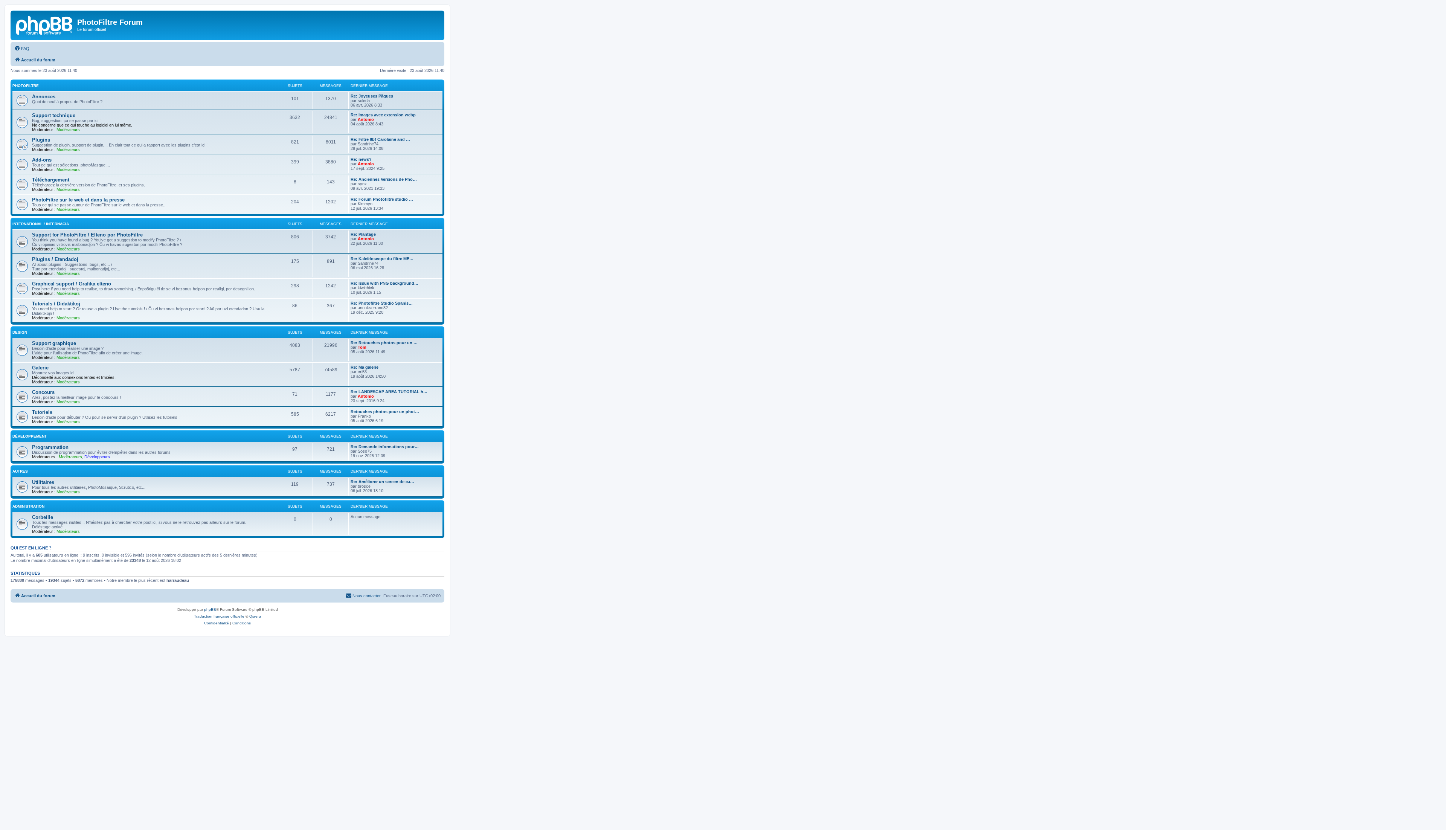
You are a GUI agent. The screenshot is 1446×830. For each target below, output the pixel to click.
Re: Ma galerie (364, 367)
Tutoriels (42, 412)
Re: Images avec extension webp (383, 115)
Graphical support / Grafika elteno (71, 284)
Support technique (53, 115)
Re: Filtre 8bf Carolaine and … (380, 139)
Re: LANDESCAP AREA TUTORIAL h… (389, 391)
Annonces (43, 96)
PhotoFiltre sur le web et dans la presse (78, 200)
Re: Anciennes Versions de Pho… (384, 179)
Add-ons (42, 160)
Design (19, 332)
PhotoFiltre (25, 86)
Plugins (41, 140)
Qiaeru (255, 616)
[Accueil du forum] (44, 24)
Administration (28, 506)
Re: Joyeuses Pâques (372, 96)
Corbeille (42, 517)
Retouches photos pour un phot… (385, 411)
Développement (29, 436)
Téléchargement (50, 180)
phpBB (210, 609)
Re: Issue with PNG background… (384, 283)
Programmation (50, 447)
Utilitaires (43, 482)
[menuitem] (21, 48)
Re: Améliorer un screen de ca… (382, 481)
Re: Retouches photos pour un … (384, 342)
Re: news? (361, 159)
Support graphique (54, 343)
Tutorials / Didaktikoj (56, 304)
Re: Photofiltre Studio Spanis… (382, 303)
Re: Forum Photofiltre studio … (382, 199)
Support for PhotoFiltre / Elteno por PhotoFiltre (87, 235)
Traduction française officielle (219, 616)
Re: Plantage (363, 234)
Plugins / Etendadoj (55, 259)
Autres (20, 471)
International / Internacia (40, 224)
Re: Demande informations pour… (385, 446)
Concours (43, 392)
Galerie (40, 368)
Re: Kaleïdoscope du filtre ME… (382, 258)
